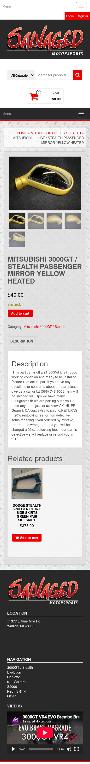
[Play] (13, 749)
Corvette (13, 676)
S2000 (12, 686)
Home (22, 133)
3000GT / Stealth (20, 667)
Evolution (14, 672)
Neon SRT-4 (16, 691)
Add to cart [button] (29, 537)
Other (11, 696)
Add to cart (20, 313)
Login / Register (77, 16)
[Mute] (68, 749)
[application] (45, 732)
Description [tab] (21, 341)
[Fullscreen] (76, 749)
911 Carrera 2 (18, 681)
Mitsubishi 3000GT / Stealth (56, 133)
